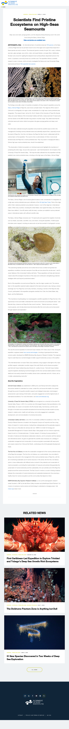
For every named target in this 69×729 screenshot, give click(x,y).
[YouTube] (36, 695)
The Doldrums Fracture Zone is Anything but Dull (32, 608)
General (25, 14)
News (4, 6)
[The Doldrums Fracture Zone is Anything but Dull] (34, 585)
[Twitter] (25, 695)
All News (34, 669)
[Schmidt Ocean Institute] (9, 3)
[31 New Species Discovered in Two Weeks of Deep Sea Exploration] (34, 632)
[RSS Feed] (44, 695)
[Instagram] (40, 695)
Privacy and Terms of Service (35, 715)
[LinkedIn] (28, 695)
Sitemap (20, 715)
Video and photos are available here (34, 40)
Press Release (33, 14)
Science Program (32, 605)
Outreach (15, 554)
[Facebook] (32, 695)
